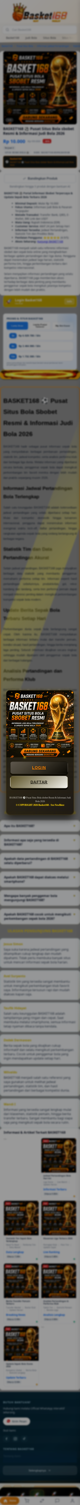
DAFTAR (39, 782)
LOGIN (39, 767)
